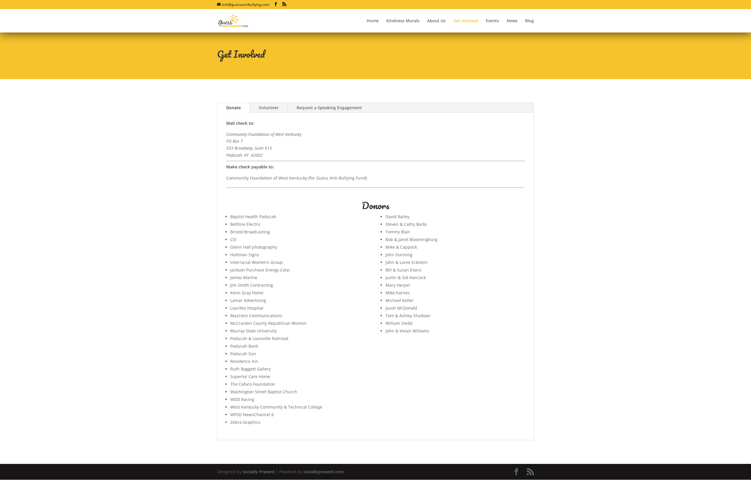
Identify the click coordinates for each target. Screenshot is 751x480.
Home (373, 21)
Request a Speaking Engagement (329, 107)
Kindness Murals (403, 21)
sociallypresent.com (323, 471)
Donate (233, 107)
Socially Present (259, 471)
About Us (436, 21)
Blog (529, 21)
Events (492, 21)
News (512, 21)
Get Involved (465, 21)
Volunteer (269, 107)
